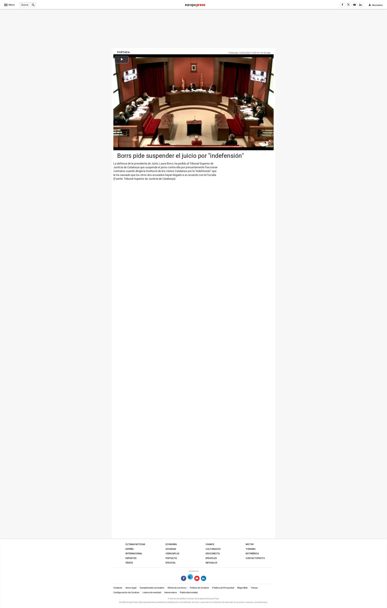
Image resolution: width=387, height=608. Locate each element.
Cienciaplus (172, 553)
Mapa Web (242, 587)
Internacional (133, 553)
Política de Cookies (199, 587)
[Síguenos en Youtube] (197, 579)
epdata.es (211, 558)
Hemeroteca (170, 592)
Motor (250, 544)
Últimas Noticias (135, 544)
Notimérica (252, 553)
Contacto (117, 587)
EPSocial (171, 562)
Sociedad (171, 549)
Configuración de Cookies (126, 592)
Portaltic (171, 558)
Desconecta (213, 553)
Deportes (131, 558)
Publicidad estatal (189, 592)
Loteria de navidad (152, 592)
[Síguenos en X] (190, 579)
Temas (254, 587)
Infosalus (211, 562)
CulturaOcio (213, 549)
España (129, 549)
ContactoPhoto (255, 558)
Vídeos (129, 562)
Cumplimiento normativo (152, 587)
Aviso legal (131, 587)
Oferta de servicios (177, 587)
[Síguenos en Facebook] (183, 579)
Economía (171, 544)
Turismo (250, 549)
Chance (210, 544)
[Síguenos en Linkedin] (203, 579)
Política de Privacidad (223, 587)
